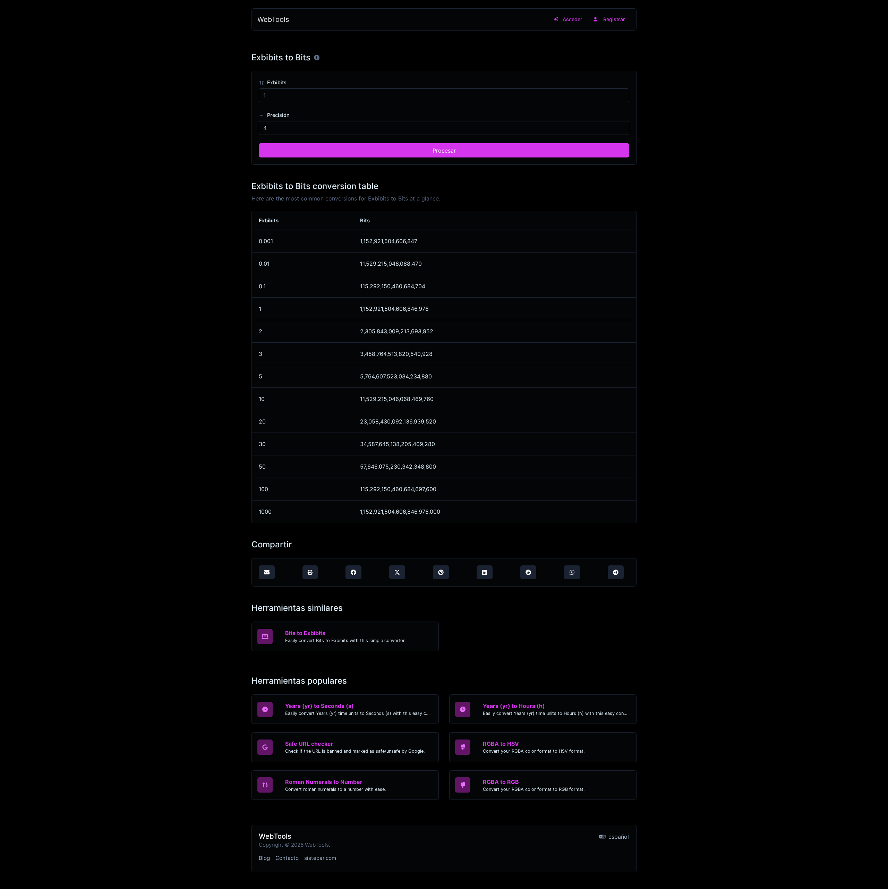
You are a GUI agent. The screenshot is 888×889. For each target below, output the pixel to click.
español (618, 836)
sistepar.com (320, 858)
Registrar (613, 19)
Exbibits (276, 82)
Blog (264, 858)
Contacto (287, 858)
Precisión (278, 115)
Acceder (571, 19)
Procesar (444, 150)
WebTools (273, 19)
